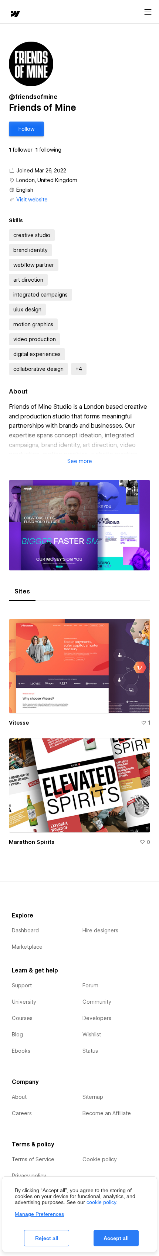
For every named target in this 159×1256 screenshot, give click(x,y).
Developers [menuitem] (96, 1018)
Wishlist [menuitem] (91, 1035)
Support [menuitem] (22, 985)
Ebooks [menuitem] (21, 1051)
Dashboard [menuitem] (25, 930)
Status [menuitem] (90, 1051)
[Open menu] (148, 12)
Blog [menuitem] (17, 1035)
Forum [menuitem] (90, 985)
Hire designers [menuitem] (100, 930)
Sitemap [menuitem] (92, 1097)
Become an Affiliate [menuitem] (106, 1113)
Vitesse (19, 723)
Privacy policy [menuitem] (29, 1176)
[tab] (22, 591)
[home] (15, 14)
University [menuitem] (24, 1002)
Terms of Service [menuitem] (33, 1159)
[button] (26, 129)
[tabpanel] (79, 729)
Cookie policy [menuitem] (99, 1159)
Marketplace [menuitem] (27, 947)
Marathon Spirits (31, 842)
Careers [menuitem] (22, 1113)
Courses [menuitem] (22, 1018)
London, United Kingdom (46, 180)
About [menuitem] (19, 1097)
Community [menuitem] (96, 1002)
